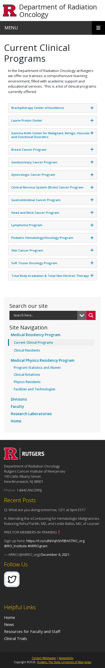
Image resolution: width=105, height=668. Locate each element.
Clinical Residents (27, 350)
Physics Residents (27, 382)
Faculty (17, 406)
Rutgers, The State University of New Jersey (64, 662)
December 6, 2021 (55, 554)
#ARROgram (37, 545)
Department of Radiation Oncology (58, 10)
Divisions (19, 399)
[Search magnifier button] (91, 315)
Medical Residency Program (35, 334)
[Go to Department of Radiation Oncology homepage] (24, 458)
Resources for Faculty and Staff (32, 631)
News (9, 624)
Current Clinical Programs (33, 342)
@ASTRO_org (74, 540)
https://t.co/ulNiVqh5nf (44, 540)
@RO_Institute (15, 545)
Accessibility (66, 658)
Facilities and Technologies (34, 389)
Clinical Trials (15, 638)
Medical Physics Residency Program (42, 360)
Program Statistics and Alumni (37, 367)
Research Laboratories (31, 413)
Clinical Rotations (27, 374)
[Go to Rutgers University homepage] (10, 10)
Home (16, 421)
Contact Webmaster (44, 658)
